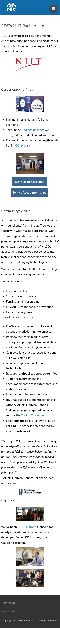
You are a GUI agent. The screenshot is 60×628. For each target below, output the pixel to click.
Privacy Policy (9, 611)
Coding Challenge (33, 130)
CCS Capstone (27, 527)
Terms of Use (8, 602)
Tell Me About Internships (29, 192)
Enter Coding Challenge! (29, 181)
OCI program (23, 145)
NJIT (16, 46)
